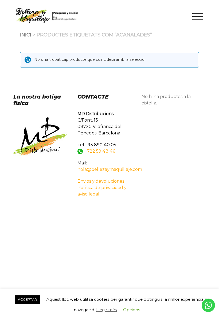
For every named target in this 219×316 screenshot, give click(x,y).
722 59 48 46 (101, 151)
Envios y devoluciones (100, 181)
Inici (25, 35)
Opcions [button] (131, 309)
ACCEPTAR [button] (27, 299)
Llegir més (106, 309)
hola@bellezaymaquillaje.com (109, 169)
